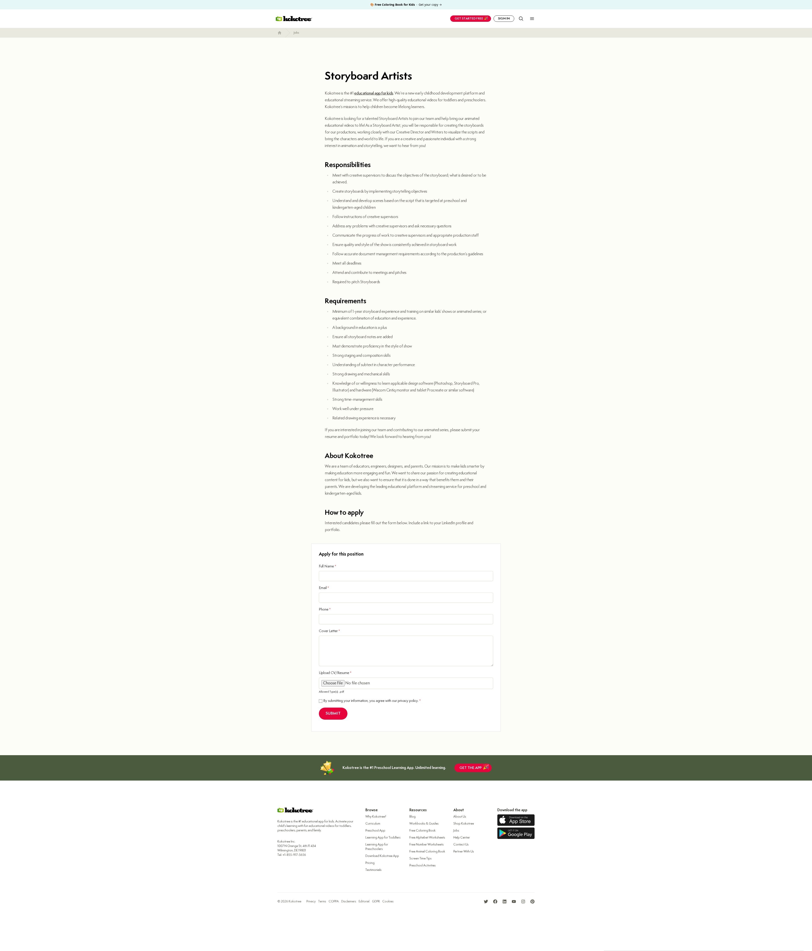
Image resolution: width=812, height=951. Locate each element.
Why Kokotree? (375, 816)
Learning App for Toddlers (383, 837)
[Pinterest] (532, 901)
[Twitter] (486, 901)
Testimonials (373, 869)
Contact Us (461, 844)
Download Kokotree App (382, 856)
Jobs (296, 32)
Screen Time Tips (420, 858)
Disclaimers (348, 901)
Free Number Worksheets (426, 844)
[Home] (279, 33)
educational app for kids (373, 93)
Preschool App (375, 830)
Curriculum (372, 823)
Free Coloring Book (422, 830)
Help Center (461, 837)
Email (324, 588)
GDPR (376, 901)
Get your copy (406, 5)
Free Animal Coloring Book (427, 851)
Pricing (369, 863)
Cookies (388, 901)
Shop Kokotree (463, 823)
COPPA (334, 901)
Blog (412, 816)
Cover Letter (329, 631)
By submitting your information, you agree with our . (372, 701)
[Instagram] (523, 901)
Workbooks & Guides (424, 823)
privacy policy (408, 701)
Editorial (364, 901)
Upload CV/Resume (335, 673)
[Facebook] (495, 901)
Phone (325, 609)
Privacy (311, 901)
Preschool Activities (422, 865)
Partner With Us (463, 851)
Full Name (327, 566)
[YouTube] (514, 901)
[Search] (521, 18)
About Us (459, 816)
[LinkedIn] (504, 901)
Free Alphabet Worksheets (427, 837)
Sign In (504, 18)
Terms (322, 901)
